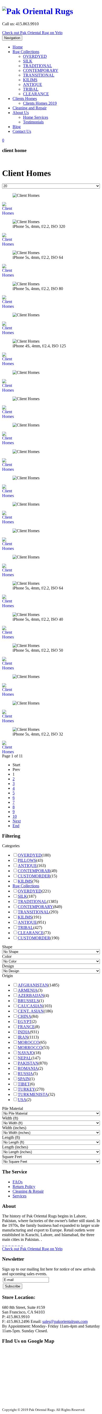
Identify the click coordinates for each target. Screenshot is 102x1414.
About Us (21, 112)
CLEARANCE (36, 94)
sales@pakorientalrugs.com (65, 1321)
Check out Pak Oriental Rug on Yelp (32, 32)
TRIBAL (30, 89)
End (16, 826)
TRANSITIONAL (38, 75)
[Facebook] (3, 1244)
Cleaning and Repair (30, 108)
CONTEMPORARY (40, 70)
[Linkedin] (19, 1244)
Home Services (35, 117)
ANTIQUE (32, 84)
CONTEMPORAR (34, 871)
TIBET (24, 1084)
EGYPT (25, 1021)
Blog (17, 126)
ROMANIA (28, 1068)
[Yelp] (22, 1244)
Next (17, 821)
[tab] (51, 846)
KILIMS (30, 80)
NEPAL (24, 1058)
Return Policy (24, 1186)
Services (19, 1196)
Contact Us (22, 131)
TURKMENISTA (33, 1094)
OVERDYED (35, 56)
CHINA (24, 1016)
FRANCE (26, 1027)
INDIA (24, 1032)
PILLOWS (27, 860)
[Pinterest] (13, 1244)
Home (18, 47)
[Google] (9, 1244)
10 (15, 816)
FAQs (17, 1182)
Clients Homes (25, 98)
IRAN (23, 1037)
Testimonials (33, 122)
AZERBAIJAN (31, 995)
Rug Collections (26, 51)
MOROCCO (28, 1042)
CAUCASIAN (30, 1006)
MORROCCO (30, 1047)
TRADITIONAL (37, 66)
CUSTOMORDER (34, 876)
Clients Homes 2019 (40, 103)
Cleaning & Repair (28, 1191)
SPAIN (24, 1079)
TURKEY (26, 1089)
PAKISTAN (28, 1063)
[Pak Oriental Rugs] (37, 10)
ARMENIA (28, 990)
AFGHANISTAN (33, 985)
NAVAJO (26, 1053)
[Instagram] (16, 1244)
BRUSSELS (28, 1000)
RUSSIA (25, 1073)
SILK (27, 61)
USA (22, 1099)
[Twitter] (6, 1244)
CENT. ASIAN (31, 1011)
